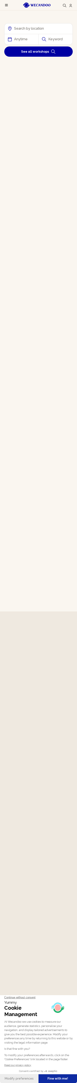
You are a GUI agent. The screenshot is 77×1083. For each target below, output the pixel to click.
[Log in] (70, 5)
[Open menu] (6, 5)
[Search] (64, 5)
